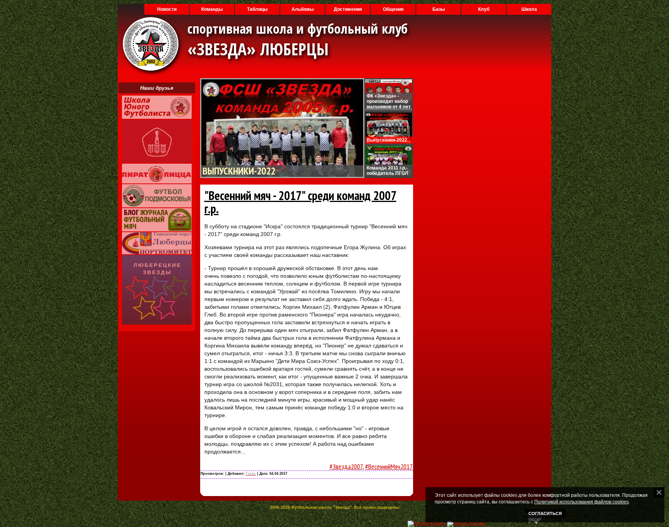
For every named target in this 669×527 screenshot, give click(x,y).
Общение (393, 9)
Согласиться (545, 513)
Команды (212, 9)
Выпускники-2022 (238, 170)
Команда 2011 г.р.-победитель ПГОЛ (387, 170)
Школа (529, 9)
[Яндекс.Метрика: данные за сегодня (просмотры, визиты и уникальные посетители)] (466, 524)
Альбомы (303, 9)
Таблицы (257, 9)
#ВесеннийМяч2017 (389, 466)
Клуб (483, 9)
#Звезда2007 (345, 466)
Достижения (348, 9)
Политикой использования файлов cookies (581, 501)
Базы (438, 9)
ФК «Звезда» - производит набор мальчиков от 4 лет (389, 101)
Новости (167, 9)
